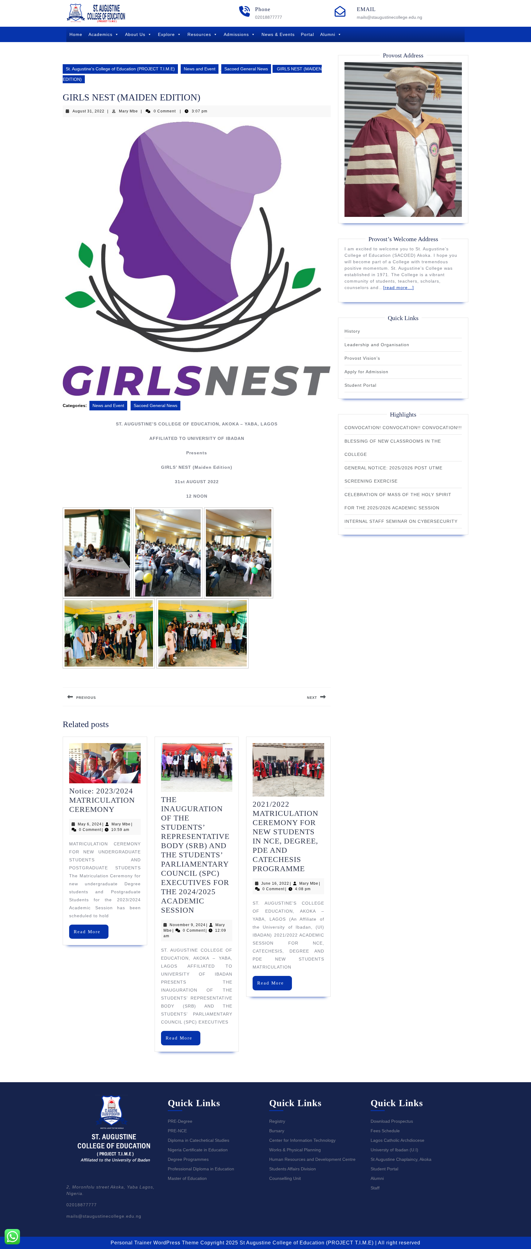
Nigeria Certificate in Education (198, 1149)
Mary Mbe (128, 111)
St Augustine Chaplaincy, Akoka (401, 1159)
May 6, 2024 (90, 824)
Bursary (276, 1130)
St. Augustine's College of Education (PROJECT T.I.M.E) (120, 68)
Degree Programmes (188, 1159)
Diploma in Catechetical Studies (198, 1140)
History (352, 331)
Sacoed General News (246, 68)
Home (75, 34)
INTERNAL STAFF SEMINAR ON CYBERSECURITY (401, 521)
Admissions (236, 34)
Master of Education (187, 1178)
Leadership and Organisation (376, 344)
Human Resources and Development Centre (312, 1159)
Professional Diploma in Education (201, 1168)
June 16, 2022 (275, 883)
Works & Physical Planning (295, 1149)
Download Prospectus (392, 1121)
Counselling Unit (285, 1178)
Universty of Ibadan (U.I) (394, 1149)
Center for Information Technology (302, 1140)
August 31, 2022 (88, 111)
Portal (307, 34)
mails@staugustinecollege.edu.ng (389, 17)
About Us (135, 34)
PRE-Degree (180, 1121)
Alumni (327, 34)
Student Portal (360, 385)
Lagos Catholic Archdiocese (397, 1140)
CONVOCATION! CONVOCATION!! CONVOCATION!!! (403, 427)
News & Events (278, 34)
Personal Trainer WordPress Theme (155, 1242)
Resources (199, 34)
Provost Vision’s (362, 358)
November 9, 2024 (188, 925)
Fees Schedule (385, 1130)
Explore (166, 34)
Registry (277, 1121)
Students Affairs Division (292, 1168)
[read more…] (398, 287)
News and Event (199, 68)
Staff (375, 1187)
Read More (91, 934)
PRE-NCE (177, 1130)
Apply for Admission (366, 371)
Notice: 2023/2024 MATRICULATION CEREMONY (102, 800)
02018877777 (268, 17)
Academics (100, 34)
